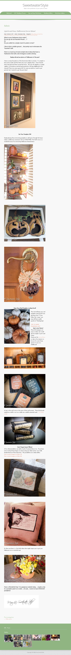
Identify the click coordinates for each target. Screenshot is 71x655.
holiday (10, 35)
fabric (32, 34)
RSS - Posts (7, 628)
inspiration (21, 35)
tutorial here (42, 337)
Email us (28, 16)
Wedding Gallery (48, 13)
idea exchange (15, 35)
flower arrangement (38, 34)
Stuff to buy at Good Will (32, 35)
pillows (25, 35)
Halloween (6, 35)
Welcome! (9, 13)
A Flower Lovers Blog (39, 16)
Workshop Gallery (60, 13)
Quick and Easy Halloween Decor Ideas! (20, 31)
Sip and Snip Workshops (34, 13)
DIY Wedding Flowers (20, 13)
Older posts (8, 619)
